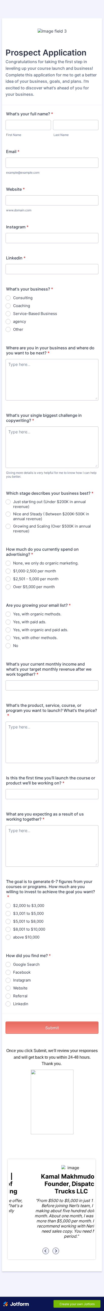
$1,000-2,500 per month (34, 571)
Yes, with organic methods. (37, 614)
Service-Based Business (35, 313)
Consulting (23, 297)
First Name (13, 135)
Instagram (17, 226)
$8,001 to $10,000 (29, 929)
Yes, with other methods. (35, 637)
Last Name (61, 135)
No (15, 645)
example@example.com (22, 172)
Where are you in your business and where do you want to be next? (50, 350)
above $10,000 (26, 937)
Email (12, 151)
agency (19, 321)
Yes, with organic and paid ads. (40, 629)
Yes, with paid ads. (29, 621)
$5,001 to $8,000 (28, 921)
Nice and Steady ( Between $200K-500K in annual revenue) (51, 516)
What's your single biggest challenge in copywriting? (44, 418)
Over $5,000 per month (34, 586)
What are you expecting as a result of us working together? (45, 816)
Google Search (26, 964)
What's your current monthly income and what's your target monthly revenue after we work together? (48, 669)
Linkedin (15, 257)
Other (18, 329)
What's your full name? (29, 113)
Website (15, 189)
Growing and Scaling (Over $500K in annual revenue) (52, 528)
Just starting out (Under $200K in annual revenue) (49, 504)
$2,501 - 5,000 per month (36, 578)
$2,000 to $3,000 (28, 905)
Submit (52, 1027)
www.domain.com (18, 210)
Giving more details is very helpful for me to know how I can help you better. (51, 474)
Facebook (22, 972)
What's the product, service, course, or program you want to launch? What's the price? (51, 710)
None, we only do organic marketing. (46, 563)
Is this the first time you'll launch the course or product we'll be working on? (50, 780)
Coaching (21, 305)
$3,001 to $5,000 (28, 913)
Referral (20, 995)
